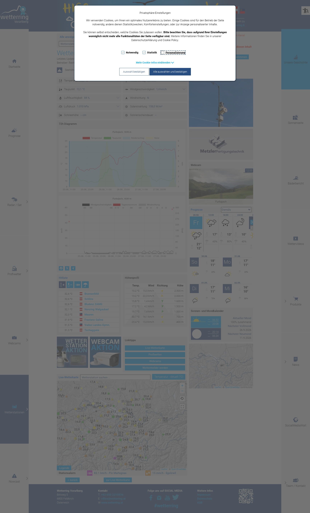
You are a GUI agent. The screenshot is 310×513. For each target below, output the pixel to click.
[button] (155, 62)
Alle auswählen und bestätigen (170, 71)
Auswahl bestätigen (134, 71)
